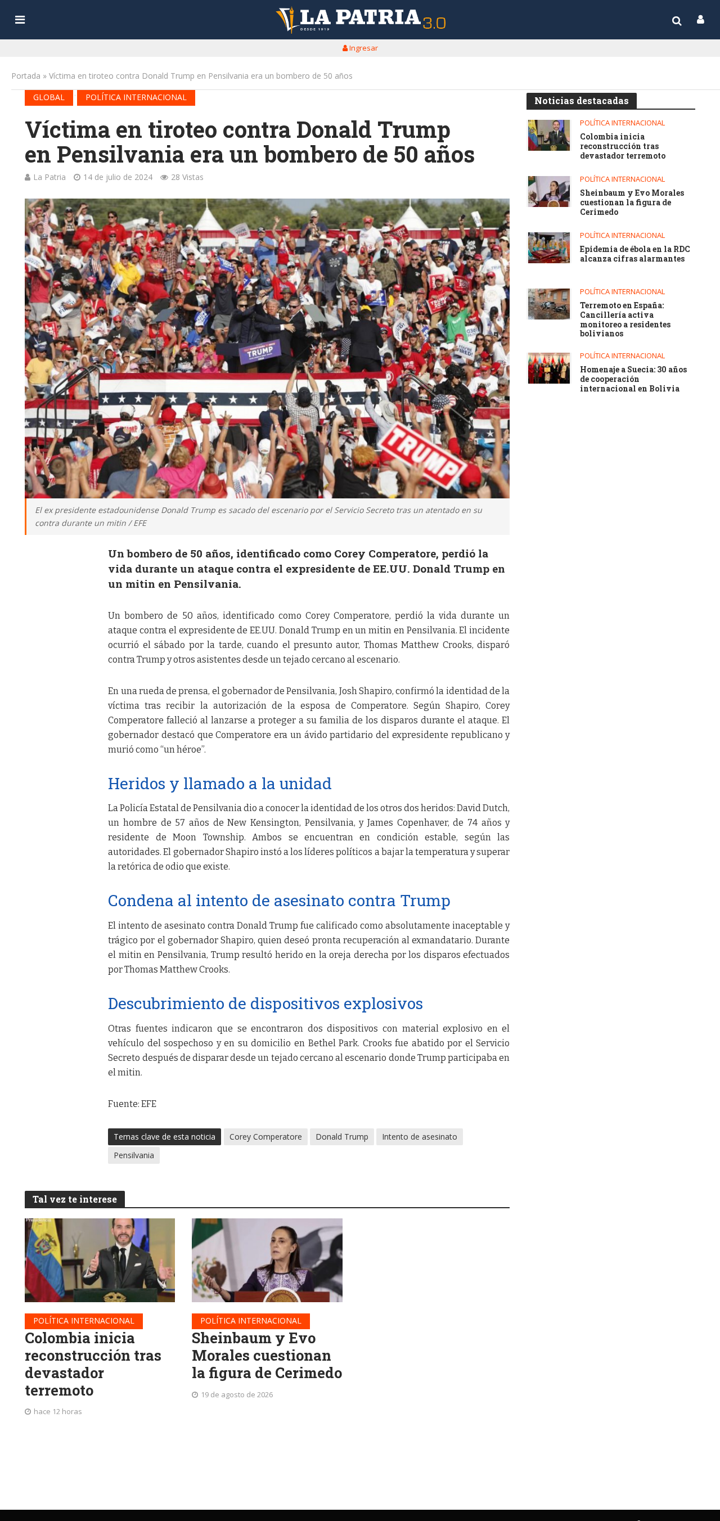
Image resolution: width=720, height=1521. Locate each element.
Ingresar (363, 48)
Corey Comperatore (266, 1136)
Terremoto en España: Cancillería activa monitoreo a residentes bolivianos (625, 320)
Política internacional (136, 97)
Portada (25, 75)
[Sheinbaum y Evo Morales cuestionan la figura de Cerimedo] (267, 1260)
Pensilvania (134, 1155)
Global (49, 97)
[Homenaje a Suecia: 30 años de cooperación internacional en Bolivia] (549, 368)
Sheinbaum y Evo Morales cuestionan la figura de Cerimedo (267, 1355)
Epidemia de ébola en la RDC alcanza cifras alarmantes (635, 254)
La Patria (49, 177)
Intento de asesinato (419, 1136)
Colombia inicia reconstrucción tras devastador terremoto (93, 1363)
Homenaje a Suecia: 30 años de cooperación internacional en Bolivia (633, 379)
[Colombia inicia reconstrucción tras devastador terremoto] (100, 1260)
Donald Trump (342, 1136)
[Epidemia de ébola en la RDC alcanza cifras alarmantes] (549, 247)
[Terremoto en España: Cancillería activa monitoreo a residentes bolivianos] (549, 304)
